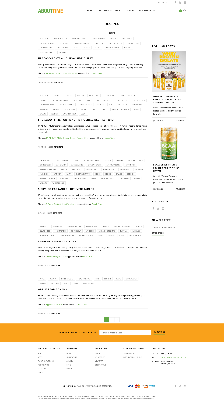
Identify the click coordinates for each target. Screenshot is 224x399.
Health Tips (99, 43)
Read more (58, 82)
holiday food (133, 43)
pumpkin (83, 109)
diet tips (107, 160)
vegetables (63, 52)
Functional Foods (46, 361)
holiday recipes (85, 105)
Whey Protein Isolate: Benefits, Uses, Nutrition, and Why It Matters (167, 99)
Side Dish (127, 48)
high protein (60, 231)
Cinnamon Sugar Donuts (57, 241)
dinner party (126, 39)
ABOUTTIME (90, 386)
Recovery (42, 369)
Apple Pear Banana (52, 289)
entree (88, 100)
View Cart (99, 361)
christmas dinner (79, 39)
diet (76, 160)
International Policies (132, 357)
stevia (66, 283)
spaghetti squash (47, 178)
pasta (68, 174)
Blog (68, 365)
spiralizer (64, 178)
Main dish (44, 174)
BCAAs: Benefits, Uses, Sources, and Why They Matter (166, 168)
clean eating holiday (128, 96)
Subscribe (158, 233)
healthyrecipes (84, 279)
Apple (42, 279)
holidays (100, 105)
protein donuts (67, 235)
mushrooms (70, 109)
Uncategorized (69, 114)
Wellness (43, 183)
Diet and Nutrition (60, 100)
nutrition (57, 174)
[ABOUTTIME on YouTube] (180, 2)
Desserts (43, 100)
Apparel (69, 361)
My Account (100, 357)
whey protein (88, 283)
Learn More (145, 11)
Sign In (97, 353)
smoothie (55, 283)
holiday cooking (47, 105)
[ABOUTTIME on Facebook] (175, 2)
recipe (76, 48)
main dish (44, 109)
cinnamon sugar (74, 226)
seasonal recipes (112, 48)
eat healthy (61, 165)
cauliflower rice (62, 160)
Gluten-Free (130, 165)
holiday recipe (46, 48)
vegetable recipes (47, 52)
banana (53, 279)
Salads (97, 48)
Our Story (103, 11)
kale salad (122, 105)
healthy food (92, 169)
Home (90, 11)
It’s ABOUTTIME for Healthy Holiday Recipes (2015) (76, 120)
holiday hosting (67, 105)
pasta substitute (83, 174)
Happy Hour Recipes (82, 43)
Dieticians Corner (135, 160)
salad (136, 109)
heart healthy (109, 169)
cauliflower (45, 160)
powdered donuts (47, 235)
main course (137, 105)
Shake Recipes (131, 279)
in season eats (63, 48)
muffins (56, 109)
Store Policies (129, 353)
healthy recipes (138, 100)
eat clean (77, 100)
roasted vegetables (120, 109)
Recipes (131, 11)
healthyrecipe (67, 279)
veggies (137, 178)
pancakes (136, 231)
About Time (97, 73)
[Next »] (117, 319)
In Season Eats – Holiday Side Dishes (66, 58)
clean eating (109, 96)
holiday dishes (116, 43)
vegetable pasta (107, 178)
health (64, 169)
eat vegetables (77, 165)
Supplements (71, 357)
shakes (43, 283)
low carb (139, 169)
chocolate (94, 96)
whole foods (58, 183)
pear (97, 279)
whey (76, 283)
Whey (40, 353)
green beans (64, 43)
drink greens (45, 165)
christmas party (98, 39)
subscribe (159, 332)
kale (111, 105)
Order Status (100, 365)
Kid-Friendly (125, 169)
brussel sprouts (60, 39)
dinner (113, 39)
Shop (118, 11)
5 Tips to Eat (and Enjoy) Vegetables (66, 189)
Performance (43, 365)
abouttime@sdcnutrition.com (174, 357)
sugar (121, 235)
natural (123, 231)
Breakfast (68, 96)
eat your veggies (47, 43)
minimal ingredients (107, 231)
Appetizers (44, 39)
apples (56, 96)
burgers (80, 96)
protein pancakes (86, 235)
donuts (138, 226)
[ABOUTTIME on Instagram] (185, 2)
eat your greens (94, 165)
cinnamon (57, 226)
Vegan (83, 114)
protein (107, 279)
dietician (119, 160)
